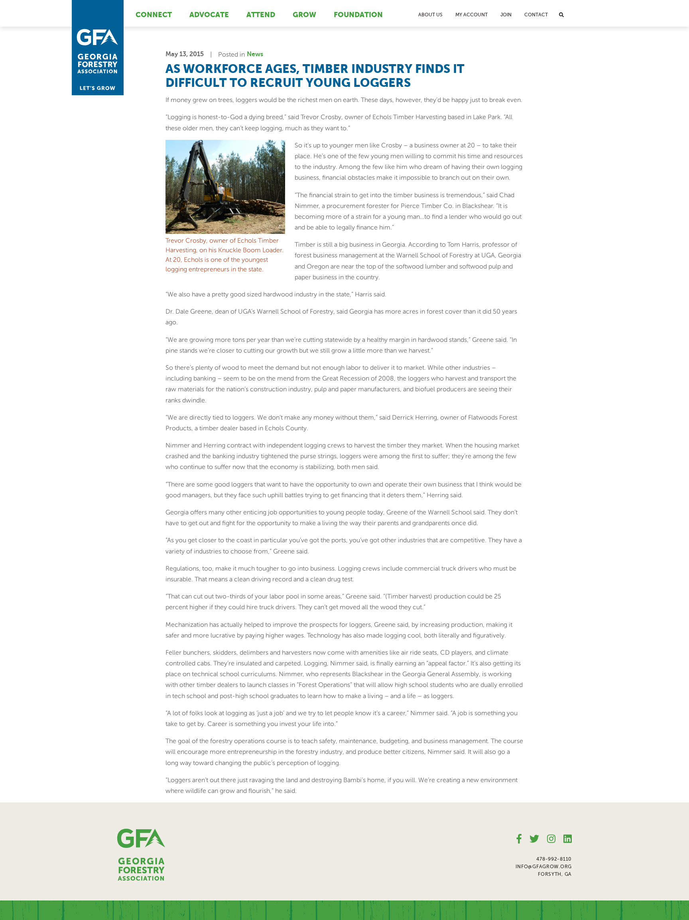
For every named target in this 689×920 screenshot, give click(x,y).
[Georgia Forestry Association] (98, 47)
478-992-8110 (554, 859)
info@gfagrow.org (544, 866)
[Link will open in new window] (519, 839)
